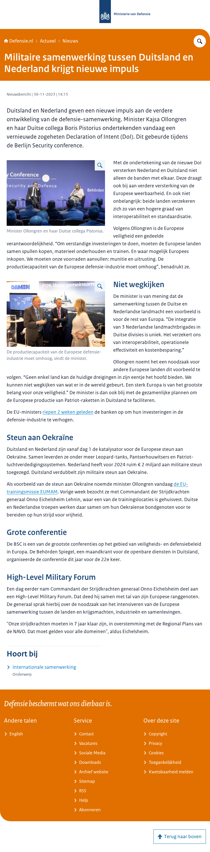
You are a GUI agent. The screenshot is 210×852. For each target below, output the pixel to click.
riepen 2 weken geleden (68, 412)
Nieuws (70, 41)
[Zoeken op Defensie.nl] (200, 41)
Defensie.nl (21, 41)
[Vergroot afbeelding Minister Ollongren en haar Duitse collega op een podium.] (100, 165)
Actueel (48, 41)
